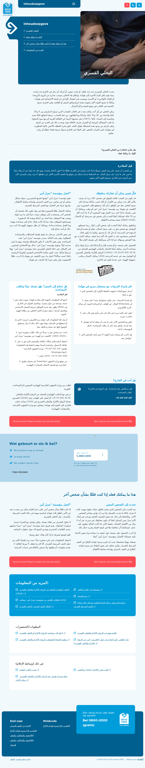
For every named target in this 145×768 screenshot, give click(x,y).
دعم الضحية (83, 596)
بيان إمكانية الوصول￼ (23, 759)
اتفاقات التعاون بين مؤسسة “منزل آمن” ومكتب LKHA (42, 600)
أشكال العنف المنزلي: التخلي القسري (36, 606)
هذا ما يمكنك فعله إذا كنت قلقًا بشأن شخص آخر (46, 43)
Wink (140, 759)
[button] (139, 5)
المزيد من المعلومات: (35, 50)
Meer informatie (20, 472)
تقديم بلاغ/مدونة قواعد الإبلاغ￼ (23, 731)
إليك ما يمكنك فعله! (34, 37)
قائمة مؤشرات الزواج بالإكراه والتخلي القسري (96, 633)
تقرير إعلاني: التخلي (29, 670)
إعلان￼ (12, 759)
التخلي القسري (32, 30)
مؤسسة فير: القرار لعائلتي (89, 589)
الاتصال (13, 745)
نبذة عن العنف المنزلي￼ (20, 726)
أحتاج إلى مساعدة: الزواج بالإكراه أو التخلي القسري (42, 633)
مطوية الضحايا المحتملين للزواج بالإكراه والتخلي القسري (44, 639)
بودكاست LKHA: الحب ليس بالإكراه (94, 670)
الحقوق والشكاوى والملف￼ (22, 735)
